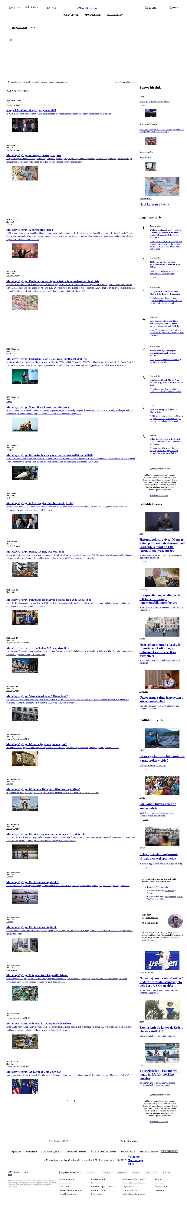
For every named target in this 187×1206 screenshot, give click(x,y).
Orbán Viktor (11, 353)
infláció (9, 224)
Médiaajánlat (31, 1151)
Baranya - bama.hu (65, 1183)
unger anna (154, 317)
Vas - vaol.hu (159, 1183)
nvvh (141, 534)
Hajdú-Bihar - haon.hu (98, 1190)
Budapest (9, 784)
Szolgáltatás (152, 1172)
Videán (179, 897)
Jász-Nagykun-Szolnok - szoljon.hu (134, 1179)
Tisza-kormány (156, 226)
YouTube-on (152, 899)
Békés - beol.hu (64, 1187)
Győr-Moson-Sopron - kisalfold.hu (102, 1187)
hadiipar (9, 450)
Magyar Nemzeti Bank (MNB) (18, 642)
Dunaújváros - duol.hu (98, 1179)
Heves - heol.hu (96, 1194)
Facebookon (169, 891)
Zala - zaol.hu (159, 1190)
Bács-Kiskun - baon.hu (66, 1179)
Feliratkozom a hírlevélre (125, 82)
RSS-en (162, 899)
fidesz (152, 405)
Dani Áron (146, 915)
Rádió (167, 1172)
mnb (8, 594)
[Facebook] (151, 905)
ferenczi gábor (145, 589)
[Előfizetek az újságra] (150, 8)
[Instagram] (156, 905)
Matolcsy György (13, 105)
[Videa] (167, 905)
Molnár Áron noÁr (152, 918)
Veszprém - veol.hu (161, 1187)
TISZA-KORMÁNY (115, 15)
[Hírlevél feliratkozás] (145, 905)
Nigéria (142, 798)
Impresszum (16, 1151)
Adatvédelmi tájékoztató (51, 1151)
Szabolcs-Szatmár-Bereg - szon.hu (134, 1194)
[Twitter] (162, 905)
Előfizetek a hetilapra (159, 495)
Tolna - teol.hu (159, 1179)
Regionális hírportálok (70, 1172)
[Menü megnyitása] (175, 8)
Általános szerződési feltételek (104, 1151)
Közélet (90, 1172)
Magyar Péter (155, 258)
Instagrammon (170, 897)
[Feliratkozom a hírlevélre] (32, 8)
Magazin (121, 1172)
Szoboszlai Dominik (148, 124)
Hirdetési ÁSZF (128, 1151)
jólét (8, 498)
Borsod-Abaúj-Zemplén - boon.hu (70, 1190)
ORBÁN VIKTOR (70, 15)
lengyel (9, 402)
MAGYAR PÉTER (92, 15)
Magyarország (11, 970)
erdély (141, 1022)
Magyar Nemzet (19, 27)
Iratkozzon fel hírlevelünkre (158, 887)
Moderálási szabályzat (148, 1151)
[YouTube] (173, 905)
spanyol (142, 848)
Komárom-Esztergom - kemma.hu (134, 1183)
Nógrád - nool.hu (128, 1187)
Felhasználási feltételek (76, 1151)
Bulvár (136, 1172)
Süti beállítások (169, 1151)
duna (141, 1065)
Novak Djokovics (146, 972)
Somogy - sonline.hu (130, 1190)
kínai (141, 96)
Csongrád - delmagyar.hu (67, 1194)
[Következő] (81, 1101)
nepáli (141, 750)
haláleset (153, 435)
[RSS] (179, 905)
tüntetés (142, 639)
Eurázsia (9, 877)
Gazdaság (106, 1172)
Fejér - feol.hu (95, 1183)
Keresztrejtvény (146, 152)
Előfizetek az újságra (129, 1141)
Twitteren (151, 893)
